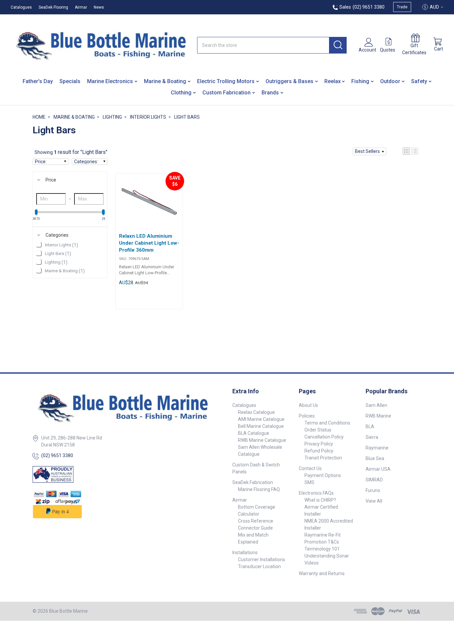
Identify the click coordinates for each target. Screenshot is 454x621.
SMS (309, 482)
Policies (307, 416)
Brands (270, 92)
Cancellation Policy (324, 436)
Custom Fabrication (226, 92)
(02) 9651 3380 (57, 455)
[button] (369, 151)
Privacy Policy (318, 443)
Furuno (373, 490)
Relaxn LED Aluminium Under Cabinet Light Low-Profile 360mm (149, 243)
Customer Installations (261, 559)
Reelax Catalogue (256, 412)
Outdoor (390, 81)
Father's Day (38, 81)
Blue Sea (375, 458)
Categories (57, 235)
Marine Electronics (110, 81)
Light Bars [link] (58, 253)
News (99, 7)
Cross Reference (255, 521)
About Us (308, 405)
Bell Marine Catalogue (261, 426)
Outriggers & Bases (289, 81)
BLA (370, 426)
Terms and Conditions (327, 423)
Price (51, 180)
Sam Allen (376, 405)
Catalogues (21, 7)
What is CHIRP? (320, 500)
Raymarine (377, 447)
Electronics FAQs (316, 493)
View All (374, 501)
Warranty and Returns (322, 573)
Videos (311, 562)
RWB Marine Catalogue (262, 440)
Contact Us (310, 468)
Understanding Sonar (326, 556)
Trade (402, 7)
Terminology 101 (322, 549)
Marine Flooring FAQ (259, 489)
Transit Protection (323, 457)
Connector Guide (255, 528)
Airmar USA (378, 469)
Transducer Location (259, 566)
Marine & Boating (165, 81)
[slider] (36, 212)
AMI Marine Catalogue (261, 419)
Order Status (317, 430)
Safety (419, 81)
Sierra (372, 437)
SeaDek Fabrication (252, 482)
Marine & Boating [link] (65, 271)
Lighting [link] (56, 262)
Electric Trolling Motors (226, 81)
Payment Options (322, 475)
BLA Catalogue (253, 433)
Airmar (81, 7)
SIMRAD (374, 479)
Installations (245, 552)
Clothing (181, 92)
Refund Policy (318, 450)
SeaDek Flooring (53, 7)
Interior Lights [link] (61, 245)
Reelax (332, 81)
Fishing (360, 81)
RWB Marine (378, 416)
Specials (69, 81)
